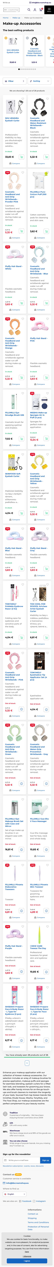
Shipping (32, 1218)
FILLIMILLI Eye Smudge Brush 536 (14, 413)
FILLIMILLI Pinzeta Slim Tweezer (39, 885)
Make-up (16, 18)
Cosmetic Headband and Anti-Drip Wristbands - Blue (39, 270)
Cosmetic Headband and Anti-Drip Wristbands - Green (12, 749)
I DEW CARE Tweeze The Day (38, 947)
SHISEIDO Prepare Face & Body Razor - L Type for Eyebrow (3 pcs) (14, 1010)
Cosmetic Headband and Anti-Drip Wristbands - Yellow (37, 479)
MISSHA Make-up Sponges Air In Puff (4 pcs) (38, 415)
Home (5, 18)
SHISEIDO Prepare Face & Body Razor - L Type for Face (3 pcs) (39, 1010)
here (27, 1252)
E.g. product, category (20, 42)
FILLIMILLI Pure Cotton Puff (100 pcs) (38, 194)
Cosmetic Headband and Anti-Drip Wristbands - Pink (14, 676)
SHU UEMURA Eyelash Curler (13, 51)
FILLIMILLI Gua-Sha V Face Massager (39, 820)
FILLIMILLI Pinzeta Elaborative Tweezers (14, 887)
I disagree (27, 1256)
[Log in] (35, 9)
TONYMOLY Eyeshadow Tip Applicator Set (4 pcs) (38, 676)
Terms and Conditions (38, 1222)
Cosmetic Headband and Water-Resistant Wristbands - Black (34, 52)
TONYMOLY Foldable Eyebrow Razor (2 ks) (14, 606)
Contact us (33, 1214)
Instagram (41, 1201)
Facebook (26, 1201)
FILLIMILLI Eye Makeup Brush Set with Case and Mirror (14, 822)
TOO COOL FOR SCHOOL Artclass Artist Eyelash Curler (38, 607)
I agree (27, 1261)
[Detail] (21, 709)
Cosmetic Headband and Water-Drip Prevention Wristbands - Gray (39, 749)
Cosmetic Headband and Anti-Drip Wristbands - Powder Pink (12, 197)
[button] (29, 9)
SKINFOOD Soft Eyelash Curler (12, 475)
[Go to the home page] (11, 10)
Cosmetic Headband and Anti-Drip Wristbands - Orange (12, 343)
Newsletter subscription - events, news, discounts (23, 1166)
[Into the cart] (21, 157)
